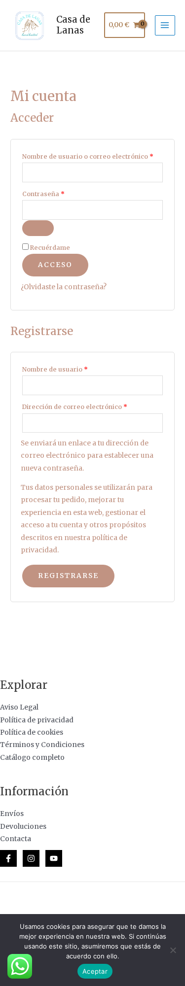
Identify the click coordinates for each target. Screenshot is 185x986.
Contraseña (61, 193)
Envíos (12, 814)
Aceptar (95, 971)
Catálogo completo (32, 757)
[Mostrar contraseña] (38, 228)
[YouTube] (53, 858)
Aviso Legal (19, 707)
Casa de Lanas (73, 25)
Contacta (15, 839)
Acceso (55, 265)
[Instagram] (31, 858)
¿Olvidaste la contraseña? (64, 287)
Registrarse (68, 576)
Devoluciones (23, 826)
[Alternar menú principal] (165, 25)
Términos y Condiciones (42, 745)
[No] (173, 950)
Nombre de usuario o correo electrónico (92, 155)
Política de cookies (31, 732)
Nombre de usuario (73, 368)
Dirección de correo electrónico (92, 405)
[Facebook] (8, 858)
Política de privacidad (37, 720)
